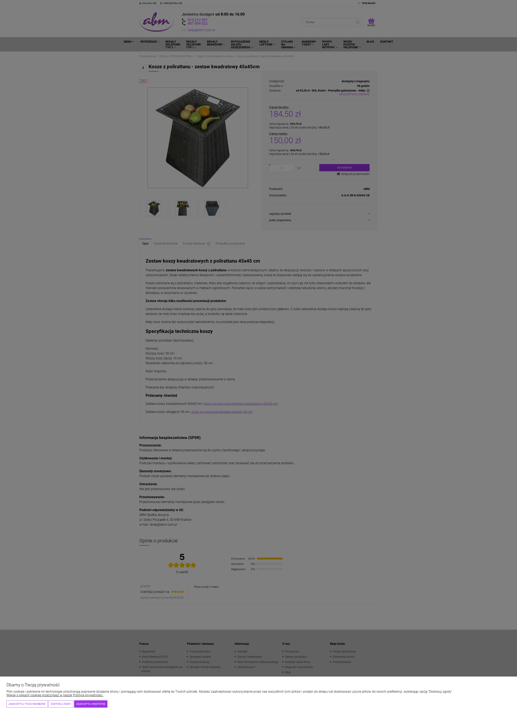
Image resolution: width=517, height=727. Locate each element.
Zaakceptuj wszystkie (90, 704)
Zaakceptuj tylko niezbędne (27, 704)
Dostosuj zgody (61, 704)
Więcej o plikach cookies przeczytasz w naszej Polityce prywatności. (54, 695)
